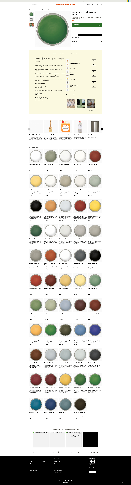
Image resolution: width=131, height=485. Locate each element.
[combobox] (34, 4)
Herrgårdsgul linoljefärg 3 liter (64, 387)
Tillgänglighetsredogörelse (58, 470)
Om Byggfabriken (57, 461)
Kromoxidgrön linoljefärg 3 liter (94, 387)
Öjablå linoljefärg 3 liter (63, 412)
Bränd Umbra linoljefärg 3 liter (78, 313)
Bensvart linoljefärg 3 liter (92, 263)
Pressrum (55, 474)
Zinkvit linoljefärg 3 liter (63, 263)
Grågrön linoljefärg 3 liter (92, 189)
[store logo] (65, 4)
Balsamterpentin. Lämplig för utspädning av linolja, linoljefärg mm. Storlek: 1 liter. (80, 138)
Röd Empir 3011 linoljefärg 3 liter (49, 387)
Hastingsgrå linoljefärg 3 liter (34, 263)
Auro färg (56, 7)
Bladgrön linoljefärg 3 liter (93, 288)
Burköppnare (72, 74)
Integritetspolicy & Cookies (58, 468)
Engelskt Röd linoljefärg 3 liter (78, 213)
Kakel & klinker (62, 7)
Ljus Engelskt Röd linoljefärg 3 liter (35, 288)
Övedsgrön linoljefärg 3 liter (34, 313)
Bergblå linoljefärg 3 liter (33, 412)
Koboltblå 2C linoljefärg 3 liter (49, 412)
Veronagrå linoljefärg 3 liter (64, 362)
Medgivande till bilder (58, 472)
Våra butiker (32, 463)
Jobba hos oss (56, 463)
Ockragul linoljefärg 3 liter (34, 189)
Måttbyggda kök (69, 7)
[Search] (41, 4)
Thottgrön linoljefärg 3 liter (78, 387)
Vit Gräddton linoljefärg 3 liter (64, 164)
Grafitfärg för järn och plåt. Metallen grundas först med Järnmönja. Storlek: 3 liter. (94, 366)
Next (102, 129)
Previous (29, 129)
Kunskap (75, 7)
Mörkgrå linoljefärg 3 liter (78, 263)
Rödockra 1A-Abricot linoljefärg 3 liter (50, 264)
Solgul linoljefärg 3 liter (92, 213)
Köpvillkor (31, 466)
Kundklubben (44, 463)
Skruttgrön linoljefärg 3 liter (34, 238)
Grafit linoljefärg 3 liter (92, 362)
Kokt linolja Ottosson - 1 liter (74, 85)
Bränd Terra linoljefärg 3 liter (49, 288)
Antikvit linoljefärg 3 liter (48, 189)
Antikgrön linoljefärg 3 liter (49, 164)
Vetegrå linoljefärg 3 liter (63, 189)
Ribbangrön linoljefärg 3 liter (49, 313)
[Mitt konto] (95, 4)
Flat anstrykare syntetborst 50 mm (75, 63)
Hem (29, 9)
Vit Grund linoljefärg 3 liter (78, 189)
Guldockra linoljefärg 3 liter (49, 213)
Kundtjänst (31, 461)
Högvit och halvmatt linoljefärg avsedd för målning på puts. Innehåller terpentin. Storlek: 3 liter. (50, 242)
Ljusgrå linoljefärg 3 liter (63, 213)
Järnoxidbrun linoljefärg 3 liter (34, 362)
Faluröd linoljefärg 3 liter (92, 164)
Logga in (43, 461)
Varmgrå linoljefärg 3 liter (78, 238)
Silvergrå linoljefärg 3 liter (78, 362)
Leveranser (32, 468)
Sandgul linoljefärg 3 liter (63, 288)
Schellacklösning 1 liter (73, 81)
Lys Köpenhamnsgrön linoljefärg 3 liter (50, 338)
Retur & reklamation (33, 470)
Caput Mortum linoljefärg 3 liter (34, 387)
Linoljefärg (39, 9)
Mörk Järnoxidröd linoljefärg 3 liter (94, 313)
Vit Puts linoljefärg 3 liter (48, 238)
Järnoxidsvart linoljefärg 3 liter (34, 213)
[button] (36, 29)
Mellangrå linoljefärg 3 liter (49, 362)
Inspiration (81, 7)
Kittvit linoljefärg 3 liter (77, 164)
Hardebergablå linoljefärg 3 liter (64, 313)
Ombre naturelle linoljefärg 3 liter (79, 412)
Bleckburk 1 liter (72, 70)
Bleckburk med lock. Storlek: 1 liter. (93, 137)
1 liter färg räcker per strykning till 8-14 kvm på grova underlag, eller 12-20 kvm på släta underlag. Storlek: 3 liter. (50, 167)
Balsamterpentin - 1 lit (73, 67)
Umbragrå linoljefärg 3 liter (93, 238)
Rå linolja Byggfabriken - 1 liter (64, 134)
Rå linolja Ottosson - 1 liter (74, 78)
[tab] (87, 41)
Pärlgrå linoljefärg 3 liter (63, 238)
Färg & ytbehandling (34, 9)
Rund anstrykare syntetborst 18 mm (75, 59)
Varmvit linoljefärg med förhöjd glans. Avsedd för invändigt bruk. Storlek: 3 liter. (50, 192)
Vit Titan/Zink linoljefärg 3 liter (34, 164)
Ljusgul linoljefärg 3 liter (77, 288)
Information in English (57, 466)
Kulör (73, 22)
